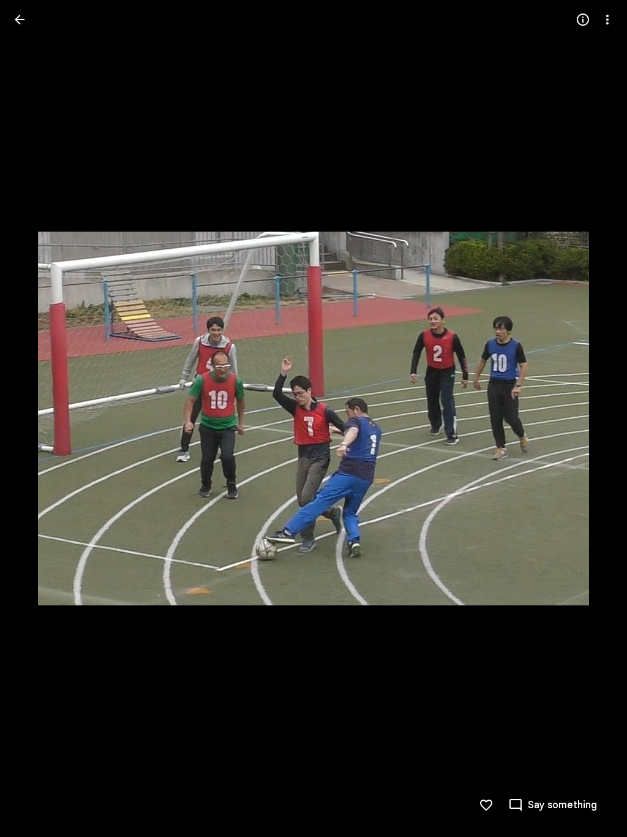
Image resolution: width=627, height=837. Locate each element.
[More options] (607, 19)
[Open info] (583, 19)
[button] (34, 418)
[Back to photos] (19, 19)
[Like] (486, 805)
